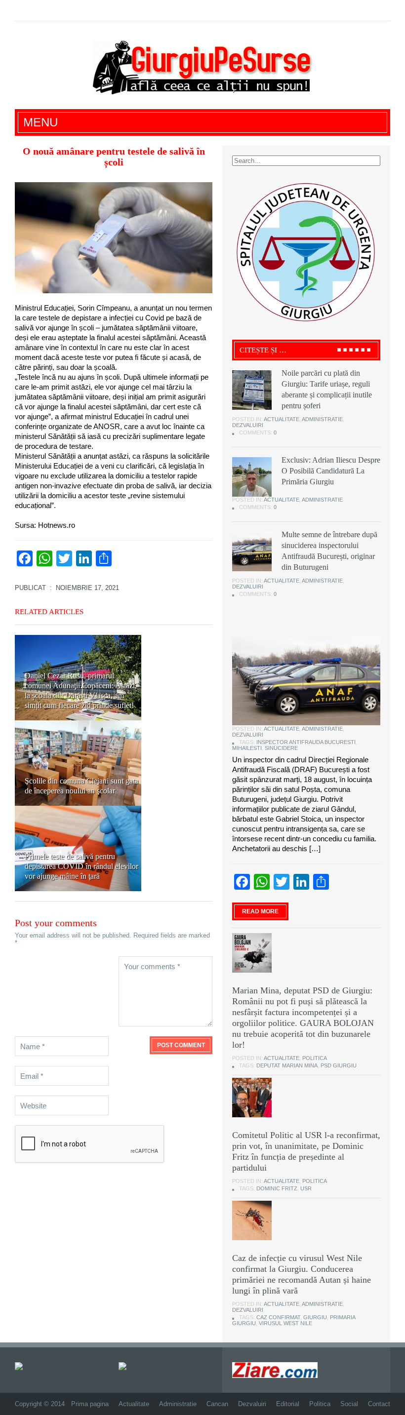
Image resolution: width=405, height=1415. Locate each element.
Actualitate (281, 419)
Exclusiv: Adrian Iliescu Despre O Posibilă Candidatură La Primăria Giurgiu (331, 471)
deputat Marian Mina (287, 1065)
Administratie (322, 419)
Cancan (217, 1404)
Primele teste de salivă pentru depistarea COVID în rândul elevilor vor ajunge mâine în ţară (81, 866)
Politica (314, 1058)
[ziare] (129, 1366)
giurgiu (315, 1317)
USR (306, 1188)
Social (349, 1404)
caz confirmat (278, 1317)
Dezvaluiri (247, 425)
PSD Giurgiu (339, 1065)
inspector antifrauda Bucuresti (306, 742)
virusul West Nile (285, 1323)
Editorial (287, 1404)
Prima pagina (90, 1404)
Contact (379, 1404)
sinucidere (281, 748)
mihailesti (247, 748)
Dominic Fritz (276, 1188)
